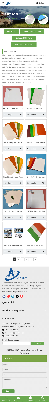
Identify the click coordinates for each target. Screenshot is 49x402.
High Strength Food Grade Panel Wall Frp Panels (13, 177)
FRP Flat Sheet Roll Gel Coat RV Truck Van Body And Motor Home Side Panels (36, 245)
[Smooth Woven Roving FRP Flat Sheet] (13, 198)
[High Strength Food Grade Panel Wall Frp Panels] (13, 164)
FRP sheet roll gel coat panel (35, 108)
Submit (8, 391)
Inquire (10, 115)
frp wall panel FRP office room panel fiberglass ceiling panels (36, 143)
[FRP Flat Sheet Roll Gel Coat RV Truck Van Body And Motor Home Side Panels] (36, 233)
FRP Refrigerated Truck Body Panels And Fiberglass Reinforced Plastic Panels (13, 143)
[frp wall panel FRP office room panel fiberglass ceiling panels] (36, 130)
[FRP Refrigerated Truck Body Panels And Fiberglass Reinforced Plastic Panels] (13, 130)
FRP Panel (11, 31)
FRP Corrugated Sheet (32, 31)
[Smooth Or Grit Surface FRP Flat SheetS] (36, 164)
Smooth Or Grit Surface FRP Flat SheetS (36, 177)
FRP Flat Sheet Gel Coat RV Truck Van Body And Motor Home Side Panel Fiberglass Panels (36, 211)
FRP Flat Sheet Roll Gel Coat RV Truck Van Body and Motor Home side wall (13, 245)
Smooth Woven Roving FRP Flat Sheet (13, 211)
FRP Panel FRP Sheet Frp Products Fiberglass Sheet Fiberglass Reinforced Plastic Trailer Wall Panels (13, 108)
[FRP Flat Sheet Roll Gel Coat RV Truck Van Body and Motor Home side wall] (13, 233)
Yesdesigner (24, 353)
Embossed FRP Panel (24, 38)
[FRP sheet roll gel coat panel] (36, 96)
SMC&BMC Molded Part (24, 45)
